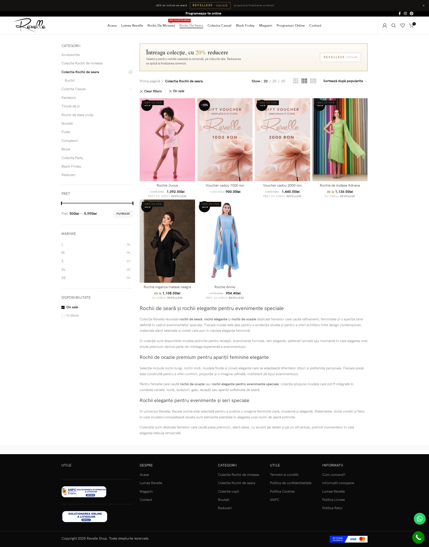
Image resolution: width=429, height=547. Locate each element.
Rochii (70, 81)
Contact (146, 500)
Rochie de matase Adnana (340, 185)
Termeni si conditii (284, 475)
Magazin (146, 492)
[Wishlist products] (402, 25)
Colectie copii (228, 492)
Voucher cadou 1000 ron (225, 185)
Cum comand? (333, 475)
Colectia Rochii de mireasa (82, 63)
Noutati (67, 123)
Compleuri (69, 141)
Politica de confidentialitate (290, 483)
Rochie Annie (224, 287)
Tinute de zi (70, 106)
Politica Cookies (282, 492)
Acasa (144, 475)
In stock (72, 315)
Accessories (70, 55)
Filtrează (123, 213)
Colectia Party (72, 158)
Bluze (65, 149)
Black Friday (71, 166)
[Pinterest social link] (411, 13)
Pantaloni (68, 98)
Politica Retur (332, 508)
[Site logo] (30, 25)
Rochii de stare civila (77, 115)
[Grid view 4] (304, 81)
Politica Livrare (333, 500)
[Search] (393, 25)
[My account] (384, 25)
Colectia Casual (73, 89)
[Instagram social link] (405, 13)
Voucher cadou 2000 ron (282, 185)
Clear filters (153, 91)
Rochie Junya (167, 185)
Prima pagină (150, 81)
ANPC (274, 500)
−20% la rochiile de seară (171, 5)
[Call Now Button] (418, 537)
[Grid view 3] (295, 81)
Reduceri (68, 175)
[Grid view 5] (313, 81)
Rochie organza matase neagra (167, 287)
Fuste (65, 132)
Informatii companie (338, 483)
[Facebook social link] (399, 13)
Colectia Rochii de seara (80, 72)
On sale (72, 307)
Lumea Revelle (151, 483)
